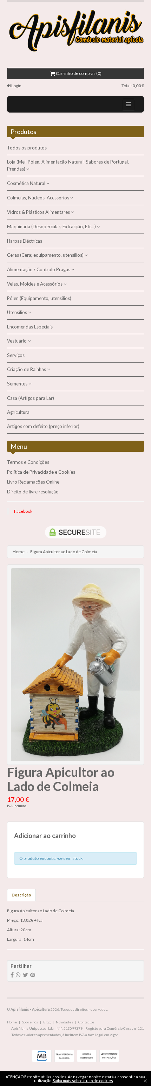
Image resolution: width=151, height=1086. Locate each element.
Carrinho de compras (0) (78, 73)
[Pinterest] (32, 974)
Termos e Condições (28, 462)
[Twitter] (25, 974)
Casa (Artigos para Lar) (30, 398)
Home (19, 551)
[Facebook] (12, 974)
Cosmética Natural (26, 183)
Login (16, 85)
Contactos (86, 1022)
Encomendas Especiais (30, 327)
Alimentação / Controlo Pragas (39, 269)
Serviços (16, 355)
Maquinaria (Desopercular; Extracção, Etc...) (52, 226)
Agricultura (18, 412)
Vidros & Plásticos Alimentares (39, 212)
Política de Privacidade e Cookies (41, 472)
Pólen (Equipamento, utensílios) (39, 298)
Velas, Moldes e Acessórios (35, 284)
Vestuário (17, 341)
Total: (133, 85)
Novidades (64, 1022)
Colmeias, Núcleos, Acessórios (38, 197)
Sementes (17, 384)
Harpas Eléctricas (24, 241)
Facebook (23, 511)
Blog (47, 1022)
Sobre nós (30, 1022)
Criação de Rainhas (27, 369)
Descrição (21, 894)
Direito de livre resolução (33, 491)
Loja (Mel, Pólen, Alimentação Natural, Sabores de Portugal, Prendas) (68, 165)
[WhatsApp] (18, 974)
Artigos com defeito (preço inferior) (43, 426)
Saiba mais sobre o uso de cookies (83, 1080)
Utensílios (17, 312)
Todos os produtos (27, 148)
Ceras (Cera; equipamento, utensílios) (46, 255)
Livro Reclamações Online (33, 482)
